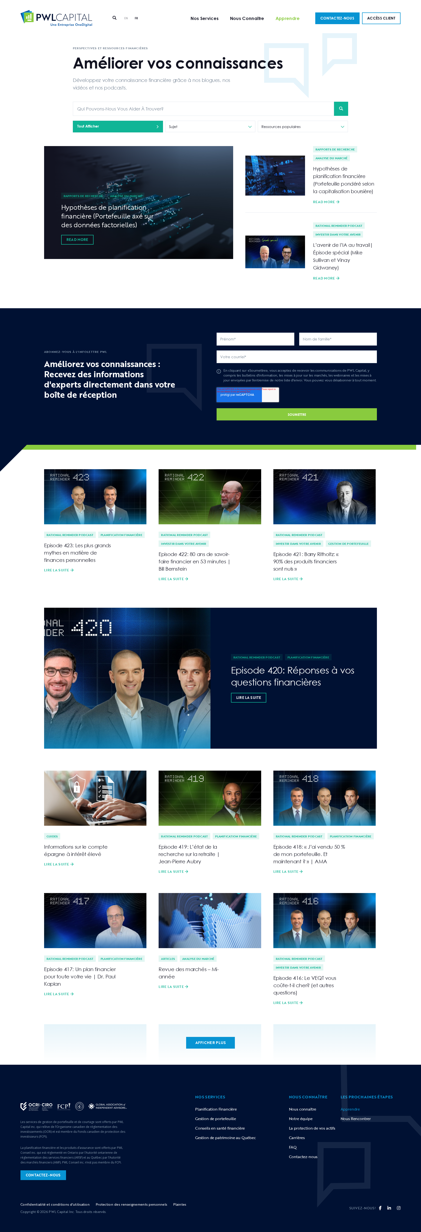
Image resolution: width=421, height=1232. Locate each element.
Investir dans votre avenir (338, 234)
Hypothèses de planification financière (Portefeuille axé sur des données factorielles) (107, 216)
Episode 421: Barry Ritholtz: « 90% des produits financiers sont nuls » (305, 561)
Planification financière (121, 535)
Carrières (297, 1138)
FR (136, 18)
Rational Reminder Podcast (339, 225)
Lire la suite (56, 570)
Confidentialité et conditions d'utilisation (55, 1204)
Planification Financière (216, 1109)
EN (126, 18)
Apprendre (288, 18)
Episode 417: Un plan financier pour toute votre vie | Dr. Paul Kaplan (79, 976)
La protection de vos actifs (312, 1128)
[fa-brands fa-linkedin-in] (389, 1208)
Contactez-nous (303, 1157)
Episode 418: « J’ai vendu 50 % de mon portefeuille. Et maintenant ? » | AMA (309, 854)
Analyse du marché (126, 196)
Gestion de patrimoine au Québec (225, 1138)
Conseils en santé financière (220, 1128)
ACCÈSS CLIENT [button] (381, 18)
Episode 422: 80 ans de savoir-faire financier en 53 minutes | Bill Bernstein (194, 561)
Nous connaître (302, 1109)
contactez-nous (43, 1175)
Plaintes (179, 1204)
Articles (168, 958)
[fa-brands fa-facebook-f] (380, 1208)
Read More (77, 239)
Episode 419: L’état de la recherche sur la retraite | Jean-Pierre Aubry (189, 854)
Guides (52, 836)
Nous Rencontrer (356, 1119)
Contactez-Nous (337, 18)
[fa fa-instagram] (399, 1208)
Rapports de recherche (83, 196)
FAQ (293, 1147)
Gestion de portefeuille (348, 543)
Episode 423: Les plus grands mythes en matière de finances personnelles (77, 552)
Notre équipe (301, 1119)
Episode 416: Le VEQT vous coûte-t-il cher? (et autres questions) (304, 985)
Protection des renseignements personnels (131, 1204)
